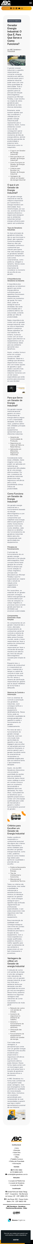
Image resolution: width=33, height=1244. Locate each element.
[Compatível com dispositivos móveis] (24, 1223)
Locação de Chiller (17, 1185)
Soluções (17, 1150)
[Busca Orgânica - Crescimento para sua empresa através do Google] (16, 1220)
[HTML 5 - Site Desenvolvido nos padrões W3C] (12, 1223)
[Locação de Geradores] (16, 61)
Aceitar (16, 1240)
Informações (17, 1163)
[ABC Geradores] (16, 1139)
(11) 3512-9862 (17, 1170)
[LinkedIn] (16, 8)
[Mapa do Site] (7, 1223)
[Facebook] (11, 8)
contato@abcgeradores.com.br (17, 1174)
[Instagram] (13, 8)
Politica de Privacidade (17, 1161)
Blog (17, 1157)
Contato (17, 1155)
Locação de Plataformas (17, 1181)
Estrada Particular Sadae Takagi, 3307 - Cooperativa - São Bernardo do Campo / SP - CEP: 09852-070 (16, 1194)
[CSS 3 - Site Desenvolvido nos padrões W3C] (18, 1223)
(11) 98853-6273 (17, 1172)
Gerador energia (14, 21)
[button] (30, 3)
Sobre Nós (17, 1152)
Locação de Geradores (17, 1183)
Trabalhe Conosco (17, 1159)
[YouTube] (19, 8)
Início (17, 1148)
